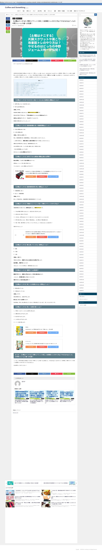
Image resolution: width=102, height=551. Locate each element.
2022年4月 (81, 218)
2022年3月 (81, 221)
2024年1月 (81, 160)
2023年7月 (81, 177)
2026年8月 (81, 80)
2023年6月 (81, 179)
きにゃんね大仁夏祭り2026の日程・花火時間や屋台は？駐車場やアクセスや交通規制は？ (87, 60)
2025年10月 (81, 105)
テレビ (14, 18)
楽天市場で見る (42, 176)
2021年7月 (81, 243)
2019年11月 (81, 282)
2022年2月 (81, 224)
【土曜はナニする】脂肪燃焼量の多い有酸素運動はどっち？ (26, 84)
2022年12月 (81, 196)
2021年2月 (81, 257)
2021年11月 (81, 232)
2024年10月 (81, 135)
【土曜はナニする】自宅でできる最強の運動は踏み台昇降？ (26, 85)
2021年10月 (81, 235)
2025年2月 (81, 124)
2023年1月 (81, 193)
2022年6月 (81, 213)
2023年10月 (81, 168)
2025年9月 (81, 107)
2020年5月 (81, 265)
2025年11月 (81, 102)
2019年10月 (81, 285)
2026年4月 (81, 88)
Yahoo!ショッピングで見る (53, 176)
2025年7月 (81, 113)
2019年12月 (81, 279)
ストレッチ (16, 412)
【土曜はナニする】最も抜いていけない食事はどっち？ (25, 89)
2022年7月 (81, 210)
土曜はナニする (19, 18)
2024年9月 (81, 138)
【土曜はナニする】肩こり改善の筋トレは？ (23, 93)
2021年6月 (81, 246)
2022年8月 (81, 207)
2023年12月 (81, 163)
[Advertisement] (44, 69)
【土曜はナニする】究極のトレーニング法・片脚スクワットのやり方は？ (29, 88)
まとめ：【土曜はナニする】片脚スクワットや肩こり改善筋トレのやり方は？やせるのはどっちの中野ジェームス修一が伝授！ (40, 95)
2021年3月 (81, 254)
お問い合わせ (81, 296)
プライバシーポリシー (83, 299)
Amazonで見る (30, 176)
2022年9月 (81, 204)
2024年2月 (81, 157)
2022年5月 (81, 215)
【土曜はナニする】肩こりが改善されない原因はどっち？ (26, 92)
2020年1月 (81, 276)
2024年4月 (81, 152)
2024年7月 (81, 143)
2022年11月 (81, 199)
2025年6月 (81, 116)
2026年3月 (81, 91)
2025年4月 (81, 121)
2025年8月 (81, 110)
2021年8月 (81, 240)
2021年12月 (81, 229)
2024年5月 (81, 149)
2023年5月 (81, 182)
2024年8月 (81, 141)
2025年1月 (81, 127)
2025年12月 (81, 99)
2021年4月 (81, 251)
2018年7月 (81, 290)
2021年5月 (81, 249)
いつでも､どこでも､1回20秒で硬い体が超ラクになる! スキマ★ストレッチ (41, 343)
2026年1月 (81, 96)
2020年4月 (81, 268)
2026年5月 (81, 85)
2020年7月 (81, 260)
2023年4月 (81, 185)
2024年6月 (81, 146)
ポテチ (75, 25)
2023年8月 (81, 174)
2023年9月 (81, 171)
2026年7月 (81, 82)
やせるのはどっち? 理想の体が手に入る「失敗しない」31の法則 (39, 329)
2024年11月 (81, 132)
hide (41, 80)
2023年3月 (81, 188)
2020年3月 (81, 271)
